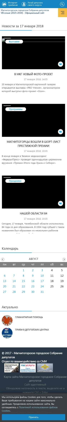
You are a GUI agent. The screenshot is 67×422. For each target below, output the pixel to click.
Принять (33, 417)
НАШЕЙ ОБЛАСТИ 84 (33, 213)
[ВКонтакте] (60, 64)
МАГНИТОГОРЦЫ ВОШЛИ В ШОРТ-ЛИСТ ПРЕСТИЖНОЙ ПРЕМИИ (33, 144)
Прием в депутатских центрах (32, 329)
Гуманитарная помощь (29, 317)
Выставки (14, 41)
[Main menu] (62, 12)
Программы (16, 109)
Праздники (15, 180)
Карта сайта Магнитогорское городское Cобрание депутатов (35, 378)
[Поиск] (62, 4)
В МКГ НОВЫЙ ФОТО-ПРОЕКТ (33, 74)
